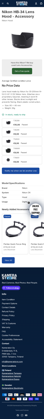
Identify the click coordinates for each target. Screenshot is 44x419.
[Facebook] (17, 415)
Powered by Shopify (30, 405)
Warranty (6, 327)
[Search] (7, 3)
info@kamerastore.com (12, 361)
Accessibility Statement (12, 339)
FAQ (4, 331)
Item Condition (8, 299)
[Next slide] (39, 234)
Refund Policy (8, 311)
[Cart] (41, 3)
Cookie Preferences (11, 335)
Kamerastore (17, 405)
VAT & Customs (9, 323)
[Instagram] (22, 415)
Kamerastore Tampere (11, 373)
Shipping (6, 319)
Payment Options (9, 303)
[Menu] (2, 3)
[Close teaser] (29, 203)
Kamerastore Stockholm (12, 388)
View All (8, 260)
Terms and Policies (22, 410)
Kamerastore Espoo (10, 379)
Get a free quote (22, 71)
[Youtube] (26, 415)
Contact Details (8, 307)
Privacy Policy (8, 315)
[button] (35, 209)
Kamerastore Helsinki (11, 376)
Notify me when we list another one (21, 171)
